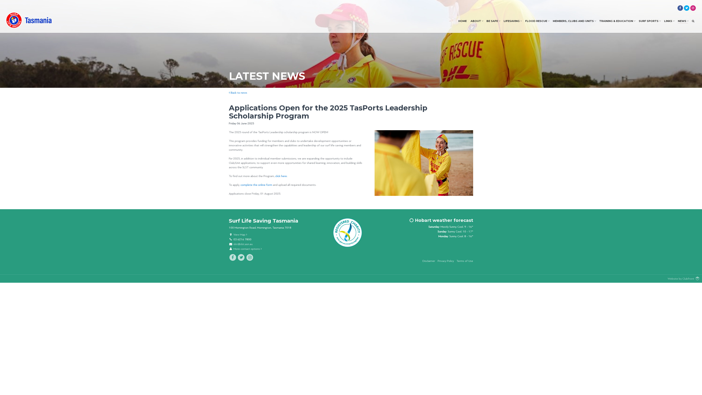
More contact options (247, 249)
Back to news (238, 92)
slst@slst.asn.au (243, 244)
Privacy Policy (446, 261)
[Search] (693, 21)
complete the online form (256, 185)
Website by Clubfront (681, 278)
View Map (239, 234)
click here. (281, 176)
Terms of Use (464, 261)
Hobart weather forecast (443, 220)
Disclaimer (428, 261)
